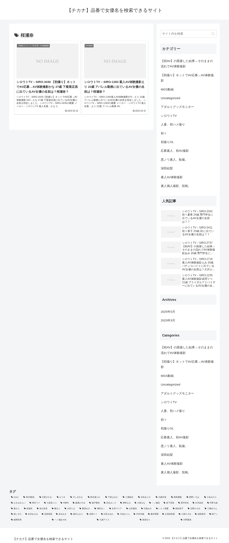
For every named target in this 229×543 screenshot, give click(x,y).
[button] (213, 34)
